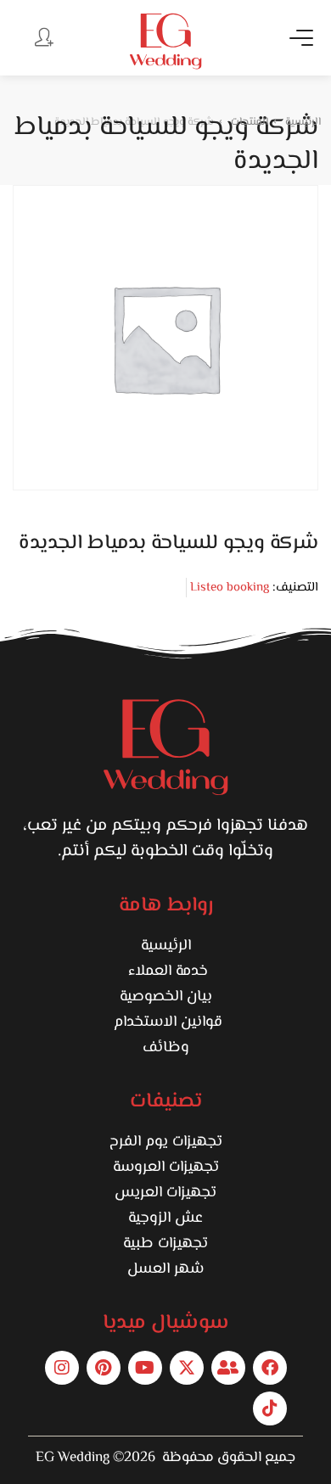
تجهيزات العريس (165, 1193)
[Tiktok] (270, 1408)
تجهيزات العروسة (166, 1167)
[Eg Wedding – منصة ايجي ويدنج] (165, 41)
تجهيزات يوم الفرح (165, 1142)
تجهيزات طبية (165, 1244)
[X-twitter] (187, 1368)
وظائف (166, 1048)
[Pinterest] (104, 1368)
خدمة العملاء (166, 971)
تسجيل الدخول (42, 36)
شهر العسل (165, 1269)
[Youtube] (145, 1368)
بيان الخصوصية (166, 997)
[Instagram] (62, 1368)
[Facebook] (270, 1368)
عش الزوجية (165, 1218)
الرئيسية (166, 946)
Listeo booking (229, 587)
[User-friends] (228, 1368)
